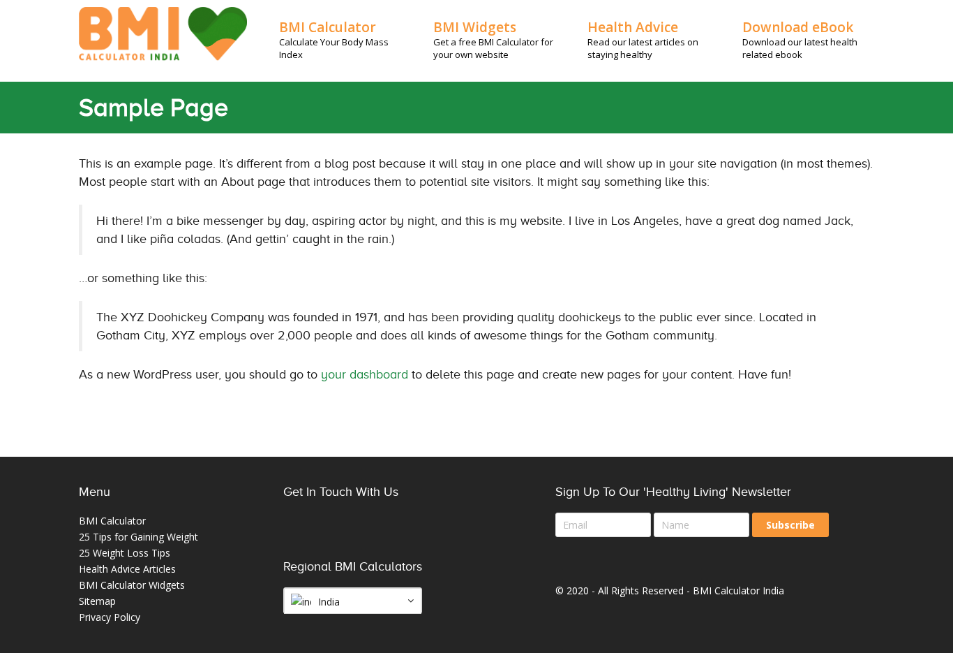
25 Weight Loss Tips (124, 552)
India (329, 601)
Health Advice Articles (127, 568)
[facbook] (297, 537)
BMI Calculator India (738, 590)
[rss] (421, 537)
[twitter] (328, 537)
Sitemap (97, 601)
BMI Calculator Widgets (132, 585)
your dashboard (364, 374)
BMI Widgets (474, 28)
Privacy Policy (109, 617)
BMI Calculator (327, 28)
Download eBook (797, 28)
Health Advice (632, 28)
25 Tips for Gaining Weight (138, 536)
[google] (391, 537)
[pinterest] (360, 537)
